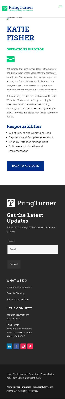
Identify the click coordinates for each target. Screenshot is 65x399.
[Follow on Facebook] (16, 346)
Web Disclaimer (32, 374)
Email (11, 241)
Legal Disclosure (15, 374)
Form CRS (17, 377)
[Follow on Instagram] (23, 346)
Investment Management (19, 287)
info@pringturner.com (18, 314)
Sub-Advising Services (18, 299)
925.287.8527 (14, 318)
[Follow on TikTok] (30, 346)
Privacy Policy (47, 374)
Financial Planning (15, 293)
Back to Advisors (25, 165)
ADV (9, 377)
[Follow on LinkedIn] (9, 346)
